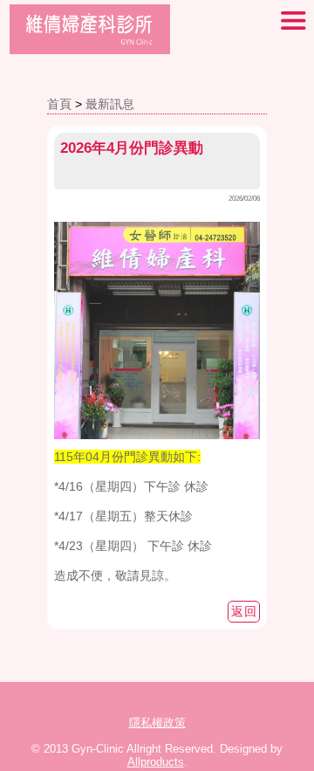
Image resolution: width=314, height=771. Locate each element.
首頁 (59, 104)
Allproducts (155, 761)
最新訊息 (109, 104)
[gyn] (90, 49)
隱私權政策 (157, 722)
